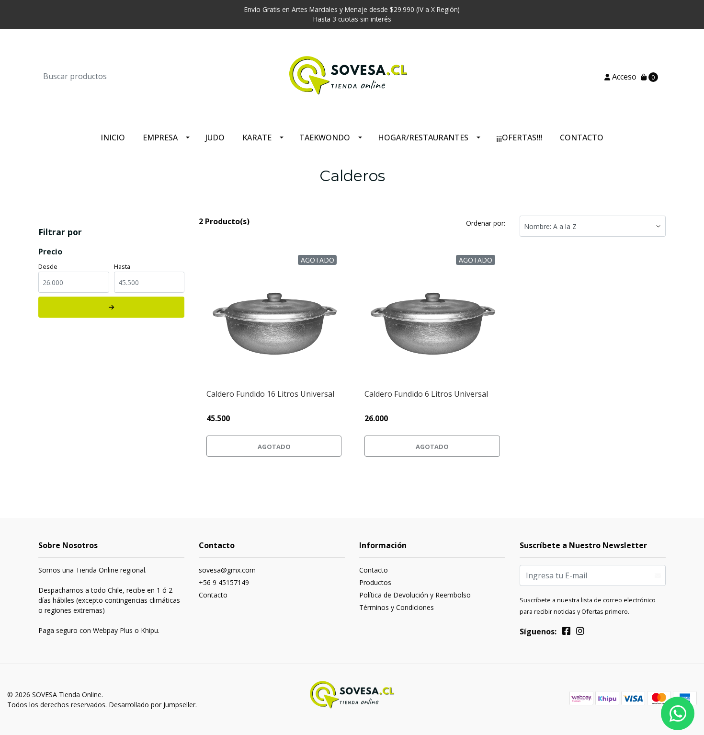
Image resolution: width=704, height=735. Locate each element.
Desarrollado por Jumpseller (152, 704)
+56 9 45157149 (224, 582)
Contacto (581, 137)
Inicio (113, 137)
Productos (375, 582)
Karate (257, 137)
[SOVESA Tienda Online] (352, 75)
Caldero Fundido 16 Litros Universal (270, 394)
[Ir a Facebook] (566, 632)
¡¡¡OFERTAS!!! (519, 137)
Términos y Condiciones (396, 607)
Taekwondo (324, 137)
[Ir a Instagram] (580, 632)
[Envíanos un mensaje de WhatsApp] (677, 713)
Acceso (623, 76)
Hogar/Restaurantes (423, 137)
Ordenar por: (485, 223)
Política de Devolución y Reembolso (415, 594)
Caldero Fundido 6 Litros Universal (426, 394)
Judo (215, 137)
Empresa (160, 137)
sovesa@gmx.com (227, 569)
